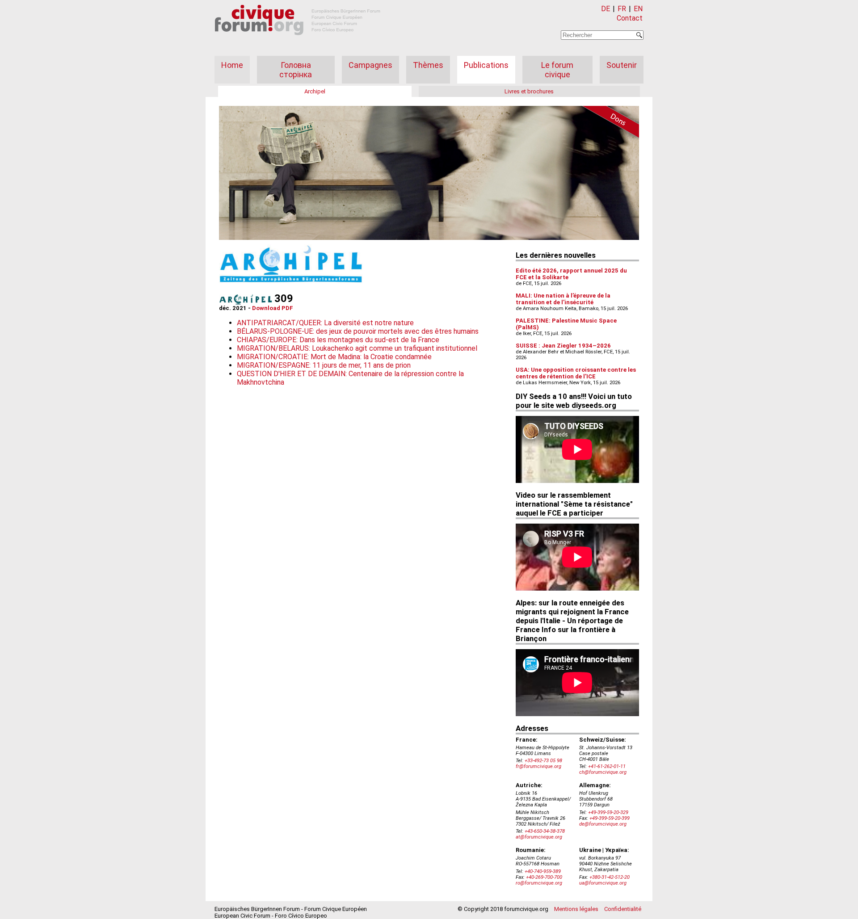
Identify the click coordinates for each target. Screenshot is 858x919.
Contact (630, 18)
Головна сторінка (295, 69)
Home (232, 65)
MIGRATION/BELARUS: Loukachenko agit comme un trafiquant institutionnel (357, 348)
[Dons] (607, 123)
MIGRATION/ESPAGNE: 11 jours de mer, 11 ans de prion (324, 365)
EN (638, 8)
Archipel (314, 91)
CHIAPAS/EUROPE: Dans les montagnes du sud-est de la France (338, 340)
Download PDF (272, 308)
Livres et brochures (529, 91)
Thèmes (428, 65)
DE (605, 8)
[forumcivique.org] (297, 42)
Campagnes (370, 65)
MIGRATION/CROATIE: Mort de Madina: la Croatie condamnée (334, 356)
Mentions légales (576, 909)
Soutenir (621, 65)
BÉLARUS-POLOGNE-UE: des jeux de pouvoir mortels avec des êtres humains (358, 331)
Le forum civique (557, 69)
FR (622, 8)
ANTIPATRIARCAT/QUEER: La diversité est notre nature (325, 323)
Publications (486, 65)
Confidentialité (622, 909)
